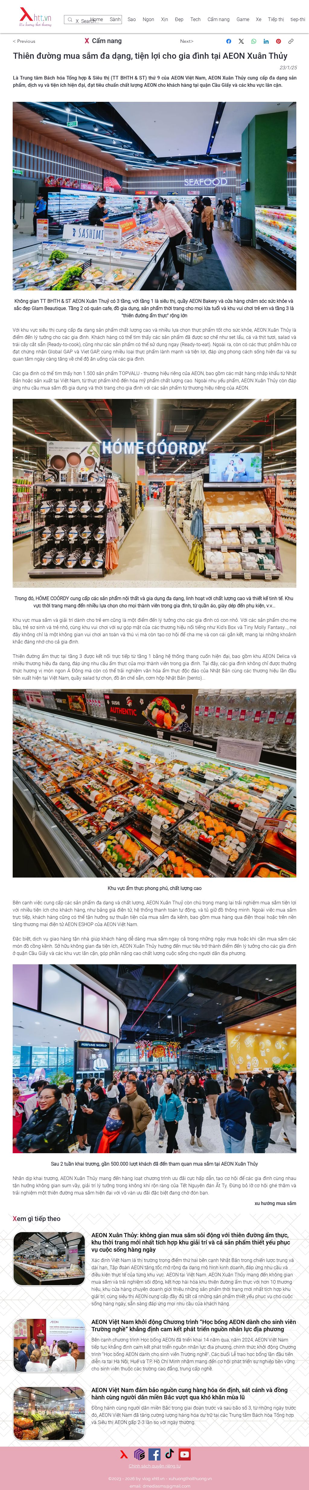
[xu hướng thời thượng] (124, 1454)
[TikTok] (170, 1454)
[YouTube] (185, 1454)
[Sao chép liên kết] (290, 41)
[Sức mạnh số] (139, 1454)
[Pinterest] (278, 41)
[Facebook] (228, 41)
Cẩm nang (103, 41)
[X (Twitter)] (241, 41)
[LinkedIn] (266, 41)
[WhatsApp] (253, 41)
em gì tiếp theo (37, 1218)
